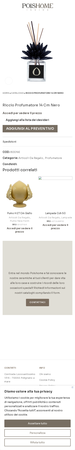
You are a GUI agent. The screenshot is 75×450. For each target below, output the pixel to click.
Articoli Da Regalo (30, 158)
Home (6, 93)
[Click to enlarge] (8, 80)
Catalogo (17, 93)
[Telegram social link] (36, 164)
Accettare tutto (37, 423)
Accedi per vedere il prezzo (22, 113)
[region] (37, 418)
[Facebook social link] (20, 164)
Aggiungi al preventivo (30, 128)
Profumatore (53, 158)
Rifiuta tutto (37, 442)
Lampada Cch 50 (55, 213)
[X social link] (24, 164)
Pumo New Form (19, 220)
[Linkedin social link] (32, 164)
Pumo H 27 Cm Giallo (19, 213)
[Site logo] (37, 6)
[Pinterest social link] (28, 164)
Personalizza (37, 433)
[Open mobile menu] (4, 7)
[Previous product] (63, 98)
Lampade (66, 217)
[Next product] (70, 98)
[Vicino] (72, 387)
